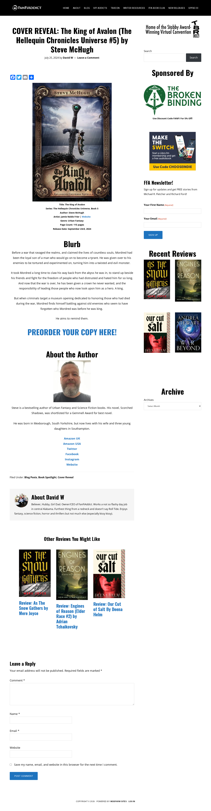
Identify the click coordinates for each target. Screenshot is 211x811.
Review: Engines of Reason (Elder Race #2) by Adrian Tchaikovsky (70, 616)
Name (15, 714)
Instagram (72, 459)
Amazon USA (72, 444)
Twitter (72, 449)
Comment (17, 680)
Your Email (155, 218)
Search (148, 51)
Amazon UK (72, 438)
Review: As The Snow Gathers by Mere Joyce (33, 608)
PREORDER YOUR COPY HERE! (72, 331)
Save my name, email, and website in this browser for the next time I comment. (65, 764)
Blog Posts (30, 477)
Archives (149, 400)
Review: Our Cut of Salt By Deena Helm (107, 609)
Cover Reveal (66, 477)
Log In (132, 801)
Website (86, 216)
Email (14, 731)
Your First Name (158, 205)
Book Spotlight (47, 477)
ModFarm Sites (118, 801)
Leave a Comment (88, 57)
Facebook (72, 454)
